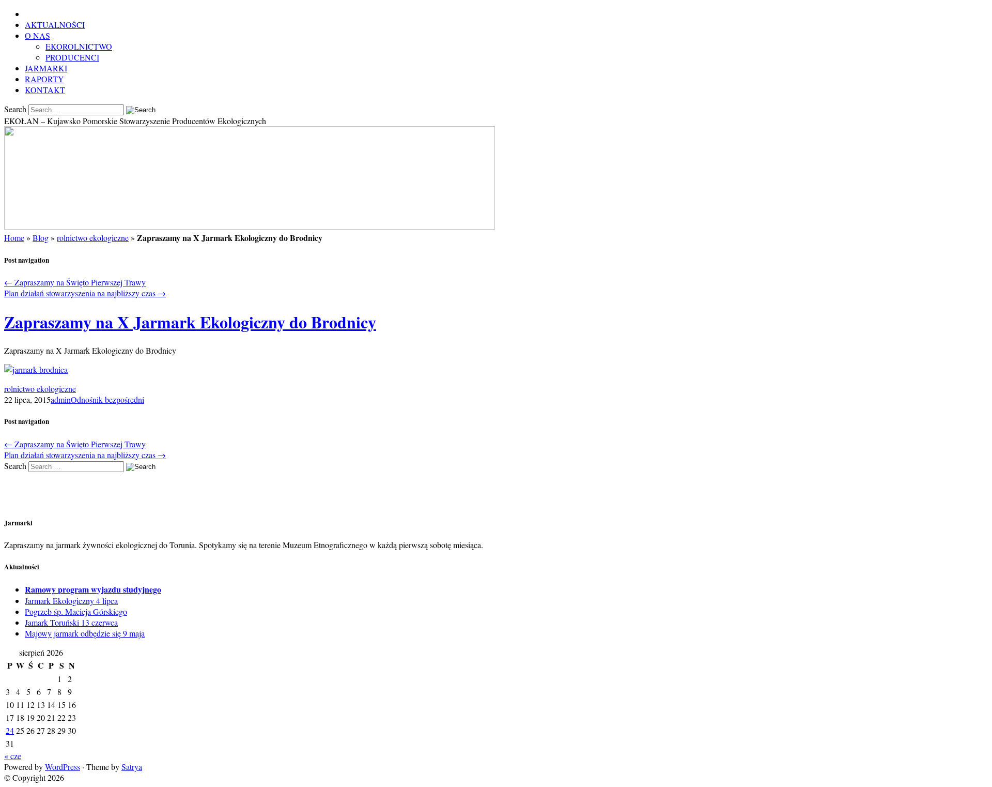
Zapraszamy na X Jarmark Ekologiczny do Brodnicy (190, 322)
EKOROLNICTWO (78, 46)
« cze (12, 755)
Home (14, 237)
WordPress (62, 766)
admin (61, 399)
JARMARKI (46, 68)
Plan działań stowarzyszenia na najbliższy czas (85, 292)
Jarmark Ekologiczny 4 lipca (71, 600)
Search (15, 108)
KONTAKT (45, 89)
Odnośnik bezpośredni (107, 399)
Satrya (131, 766)
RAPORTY (44, 78)
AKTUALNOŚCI (55, 24)
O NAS (37, 35)
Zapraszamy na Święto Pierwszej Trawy (75, 282)
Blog (41, 237)
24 (10, 730)
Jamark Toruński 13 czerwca (71, 622)
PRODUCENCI (72, 57)
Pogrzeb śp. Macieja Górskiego (76, 611)
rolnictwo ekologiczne (93, 237)
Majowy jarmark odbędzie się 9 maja (85, 633)
